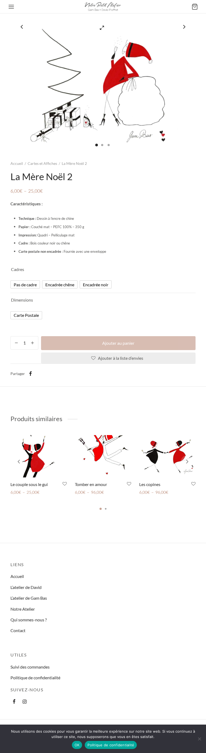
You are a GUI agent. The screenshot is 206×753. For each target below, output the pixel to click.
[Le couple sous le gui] (38, 456)
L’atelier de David (26, 587)
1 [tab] (101, 509)
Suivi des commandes (30, 666)
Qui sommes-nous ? (28, 619)
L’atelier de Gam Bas (28, 597)
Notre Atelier (22, 608)
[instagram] (24, 702)
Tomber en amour (91, 484)
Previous (21, 26)
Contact (17, 630)
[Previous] (18, 461)
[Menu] (11, 7)
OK (77, 745)
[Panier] (195, 6)
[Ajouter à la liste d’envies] (64, 484)
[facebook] (14, 702)
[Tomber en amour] (103, 456)
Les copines (149, 484)
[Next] (187, 461)
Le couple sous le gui (29, 484)
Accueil (16, 163)
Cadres (17, 269)
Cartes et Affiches (42, 163)
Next (184, 26)
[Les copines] (167, 456)
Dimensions (22, 299)
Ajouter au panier (118, 343)
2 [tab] (105, 509)
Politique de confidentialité (35, 677)
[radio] (25, 284)
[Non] (199, 738)
